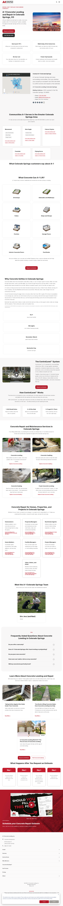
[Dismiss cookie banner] (58, 895)
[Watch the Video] (16, 374)
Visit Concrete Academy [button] (38, 757)
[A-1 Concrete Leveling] (7, 2)
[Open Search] (56, 1)
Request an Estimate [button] (9, 31)
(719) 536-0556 (42, 95)
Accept (44, 901)
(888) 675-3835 (7, 845)
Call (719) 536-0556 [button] (8, 35)
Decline (54, 901)
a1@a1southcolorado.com (44, 97)
